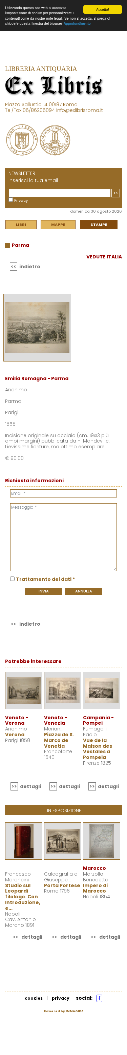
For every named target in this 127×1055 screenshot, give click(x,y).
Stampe (98, 224)
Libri (21, 224)
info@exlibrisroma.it (79, 110)
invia (44, 591)
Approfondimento (77, 23)
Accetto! (102, 9)
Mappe (58, 224)
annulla (83, 591)
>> (115, 193)
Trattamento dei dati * (45, 579)
